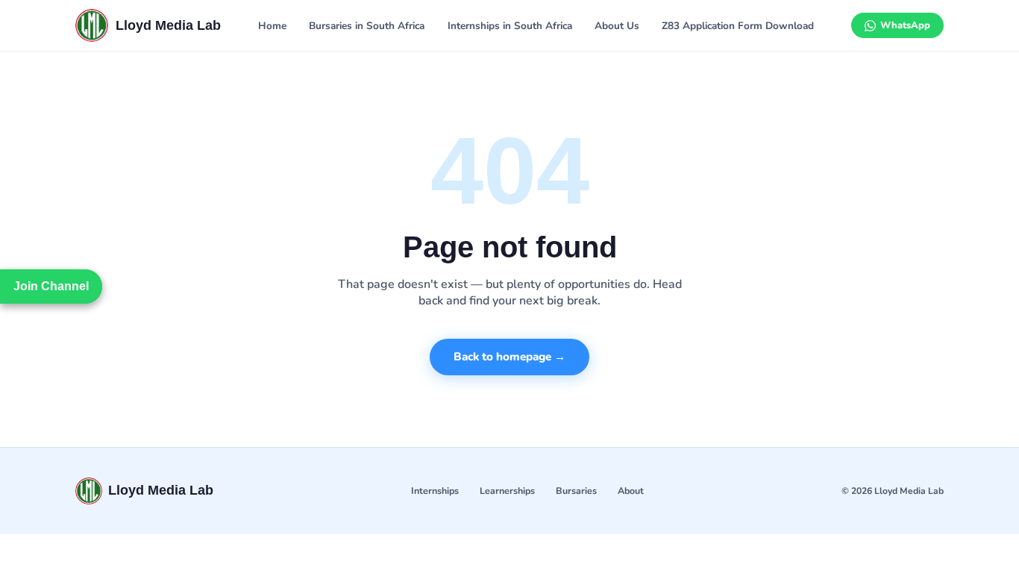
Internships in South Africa (510, 26)
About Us (617, 26)
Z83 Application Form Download (738, 26)
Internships (435, 490)
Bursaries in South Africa (366, 26)
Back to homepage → (509, 356)
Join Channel (51, 286)
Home (272, 26)
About (631, 490)
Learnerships (507, 490)
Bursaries (576, 490)
